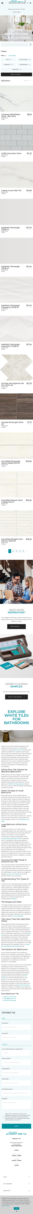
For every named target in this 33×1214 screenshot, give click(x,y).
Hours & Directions (16, 1145)
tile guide (14, 898)
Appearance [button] (23, 64)
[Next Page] (26, 551)
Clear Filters (12, 55)
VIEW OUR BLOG (15, 626)
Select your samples (15, 697)
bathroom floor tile (19, 750)
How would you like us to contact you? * (12, 1049)
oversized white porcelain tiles (10, 838)
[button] (24, 3)
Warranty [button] (7, 64)
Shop (5, 1177)
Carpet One (4, 18)
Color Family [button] (23, 59)
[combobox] (15, 44)
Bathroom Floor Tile (10, 997)
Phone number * (6, 1058)
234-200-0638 (16, 12)
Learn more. (5, 1205)
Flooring (12, 18)
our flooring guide (17, 916)
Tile (18, 18)
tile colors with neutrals (13, 874)
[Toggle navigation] (2, 3)
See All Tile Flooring (10, 1000)
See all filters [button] (15, 74)
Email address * (6, 1068)
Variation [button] (15, 69)
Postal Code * (5, 1078)
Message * (4, 1098)
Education (6, 1190)
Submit (16, 1126)
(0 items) (30, 3)
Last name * (5, 1033)
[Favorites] (27, 3)
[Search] (30, 44)
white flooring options (16, 784)
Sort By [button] (26, 80)
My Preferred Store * (7, 1089)
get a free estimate (24, 985)
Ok (16, 1208)
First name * (5, 1023)
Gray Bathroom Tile (10, 998)
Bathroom (24, 18)
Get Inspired (7, 1183)
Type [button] (7, 59)
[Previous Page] (6, 551)
